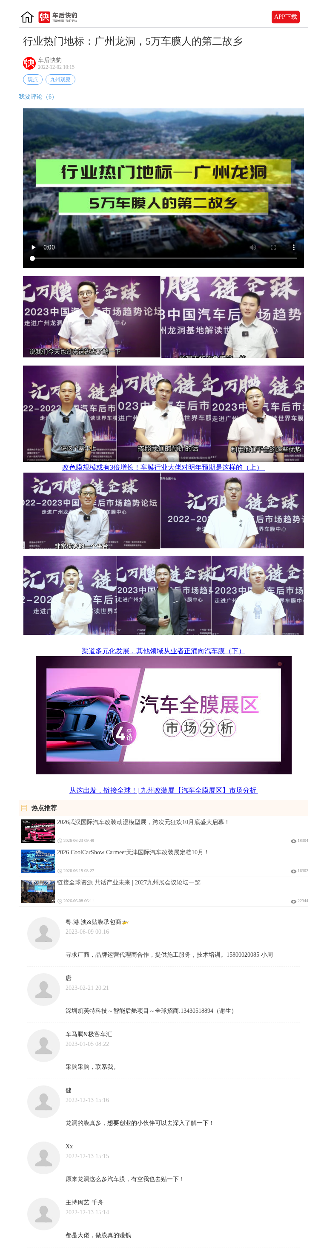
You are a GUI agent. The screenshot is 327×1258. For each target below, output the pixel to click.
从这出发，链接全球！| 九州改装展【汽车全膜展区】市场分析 (163, 790)
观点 (33, 79)
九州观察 (60, 79)
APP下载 (285, 17)
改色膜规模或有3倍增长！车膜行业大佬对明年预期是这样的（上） (163, 467)
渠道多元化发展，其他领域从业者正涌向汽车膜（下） (163, 650)
